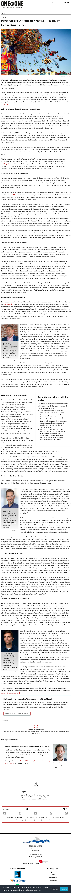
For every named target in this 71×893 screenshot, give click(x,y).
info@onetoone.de (37, 856)
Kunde (42, 817)
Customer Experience (59, 817)
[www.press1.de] (18, 877)
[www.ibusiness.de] (18, 882)
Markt (49, 817)
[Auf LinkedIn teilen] (35, 814)
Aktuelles (4, 13)
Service (37, 820)
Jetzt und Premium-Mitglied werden (17, 714)
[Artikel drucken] (45, 809)
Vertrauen (45, 820)
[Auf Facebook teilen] (4, 814)
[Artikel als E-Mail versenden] (27, 809)
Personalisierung (20, 817)
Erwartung (20, 820)
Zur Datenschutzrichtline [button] (33, 890)
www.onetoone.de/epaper (9, 693)
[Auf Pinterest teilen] (66, 814)
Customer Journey (32, 817)
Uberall (3, 104)
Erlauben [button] (64, 889)
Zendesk (10, 195)
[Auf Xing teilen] (51, 814)
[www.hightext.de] (35, 843)
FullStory (4, 164)
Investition (29, 820)
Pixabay (68, 76)
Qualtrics (7, 304)
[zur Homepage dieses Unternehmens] (7, 104)
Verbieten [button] (55, 889)
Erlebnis (53, 820)
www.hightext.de (37, 857)
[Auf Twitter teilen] (20, 814)
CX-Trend (11, 817)
